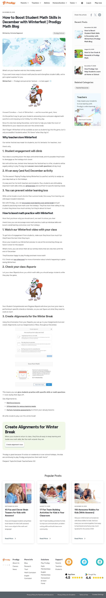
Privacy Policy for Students (66, 595)
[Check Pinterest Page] (9, 565)
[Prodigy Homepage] (6, 559)
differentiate (30, 186)
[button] (24, 3)
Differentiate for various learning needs (21, 406)
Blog (26, 563)
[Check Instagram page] (7, 565)
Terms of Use (83, 595)
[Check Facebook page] (3, 565)
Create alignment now (14, 445)
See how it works (85, 120)
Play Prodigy (45, 563)
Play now (98, 3)
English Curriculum (28, 577)
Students (58, 569)
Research (27, 566)
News (15, 569)
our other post (19, 259)
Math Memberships (45, 567)
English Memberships (45, 573)
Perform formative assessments (19, 410)
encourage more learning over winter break (38, 203)
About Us (16, 563)
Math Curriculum (30, 573)
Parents (58, 563)
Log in (88, 3)
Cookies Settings (98, 594)
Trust (26, 569)
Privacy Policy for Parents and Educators (40, 595)
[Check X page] (5, 565)
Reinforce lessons (13, 403)
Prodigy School (59, 33)
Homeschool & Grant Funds (45, 580)
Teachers (58, 566)
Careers (15, 566)
